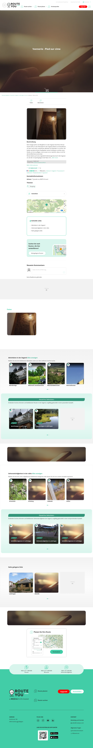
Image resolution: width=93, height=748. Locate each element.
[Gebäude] (56, 489)
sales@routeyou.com (78, 723)
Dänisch (48, 171)
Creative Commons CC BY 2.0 (39, 162)
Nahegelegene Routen (37, 253)
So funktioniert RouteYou (62, 2)
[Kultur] (75, 489)
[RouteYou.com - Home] (13, 5)
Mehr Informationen (32, 165)
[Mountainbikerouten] (56, 373)
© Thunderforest (52, 212)
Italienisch (29, 173)
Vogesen (16, 95)
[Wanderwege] (18, 373)
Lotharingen (21, 95)
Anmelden (77, 691)
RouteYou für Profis (75, 2)
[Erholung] (37, 489)
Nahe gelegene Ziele (36, 231)
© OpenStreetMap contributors (60, 212)
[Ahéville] (46, 583)
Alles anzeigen (32, 358)
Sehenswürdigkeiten (5, 95)
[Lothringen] (21, 583)
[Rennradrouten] (75, 373)
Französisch (60, 171)
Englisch (54, 171)
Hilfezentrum (75, 733)
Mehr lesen (55, 157)
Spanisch (45, 173)
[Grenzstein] (18, 489)
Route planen (42, 691)
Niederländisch (37, 173)
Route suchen (43, 700)
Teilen (31, 102)
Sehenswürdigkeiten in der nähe (40, 228)
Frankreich (12, 95)
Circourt (26, 95)
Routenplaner (56, 652)
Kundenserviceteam (77, 730)
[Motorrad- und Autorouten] (37, 373)
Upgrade (83, 6)
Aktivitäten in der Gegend (38, 225)
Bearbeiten (41, 102)
